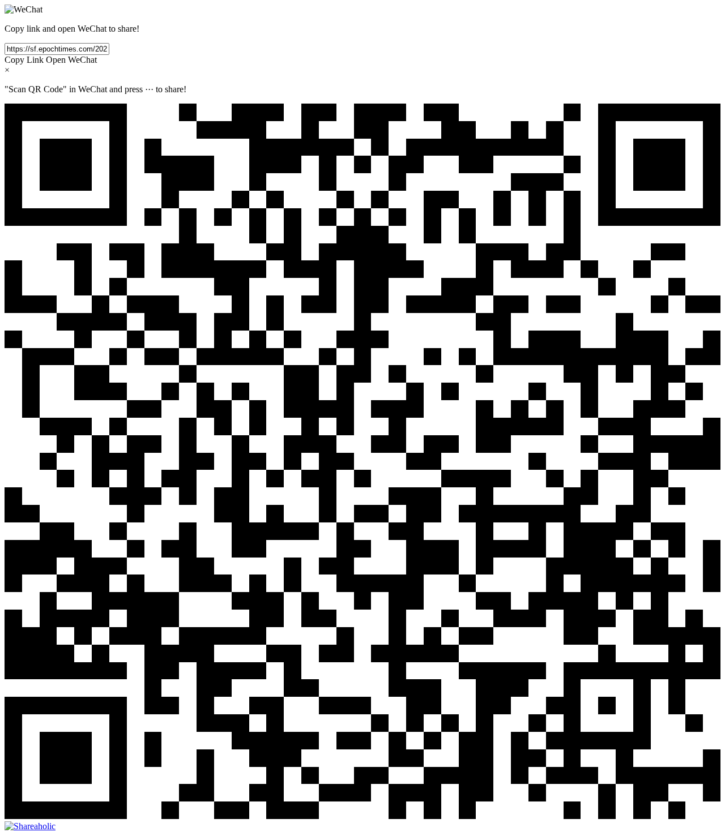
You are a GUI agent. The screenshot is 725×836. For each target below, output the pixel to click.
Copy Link (24, 60)
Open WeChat (71, 60)
